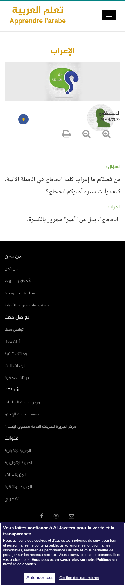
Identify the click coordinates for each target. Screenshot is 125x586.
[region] (62, 554)
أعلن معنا (12, 341)
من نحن (11, 269)
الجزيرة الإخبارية (18, 450)
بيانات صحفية (17, 378)
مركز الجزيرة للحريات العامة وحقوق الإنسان (40, 426)
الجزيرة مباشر (15, 475)
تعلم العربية (37, 14)
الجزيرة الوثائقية (18, 487)
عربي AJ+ (13, 499)
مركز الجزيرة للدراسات (22, 402)
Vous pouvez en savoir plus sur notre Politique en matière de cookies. (60, 562)
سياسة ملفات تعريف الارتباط (28, 305)
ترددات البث (15, 366)
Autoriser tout (39, 578)
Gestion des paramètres (79, 578)
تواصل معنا (14, 329)
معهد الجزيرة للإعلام (22, 414)
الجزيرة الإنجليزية (19, 462)
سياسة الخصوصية (20, 293)
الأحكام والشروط (18, 281)
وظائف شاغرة (16, 353)
